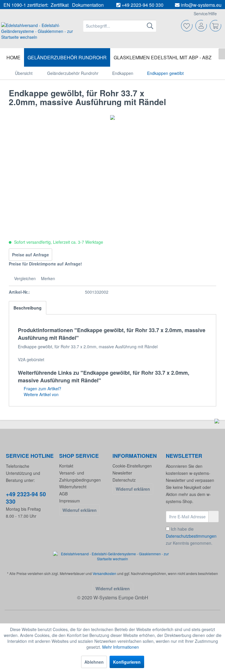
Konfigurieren (127, 662)
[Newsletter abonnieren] (213, 516)
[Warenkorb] (215, 26)
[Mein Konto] (201, 26)
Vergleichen (24, 278)
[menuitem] (119, 26)
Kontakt (66, 466)
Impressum (69, 501)
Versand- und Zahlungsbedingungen (80, 476)
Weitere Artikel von (41, 394)
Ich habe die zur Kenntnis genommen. (191, 536)
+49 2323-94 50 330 (142, 4)
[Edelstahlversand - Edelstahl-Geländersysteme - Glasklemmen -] (112, 556)
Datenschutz (124, 480)
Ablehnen (94, 662)
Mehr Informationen (120, 647)
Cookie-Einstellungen (132, 466)
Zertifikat (60, 4)
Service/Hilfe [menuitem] (205, 13)
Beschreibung (27, 308)
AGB (63, 494)
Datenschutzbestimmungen (191, 536)
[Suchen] (150, 26)
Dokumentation (88, 4)
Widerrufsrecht (72, 487)
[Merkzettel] (187, 26)
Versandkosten (104, 573)
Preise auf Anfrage (30, 255)
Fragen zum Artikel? (42, 388)
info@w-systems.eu (201, 4)
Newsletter (122, 473)
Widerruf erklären (79, 510)
